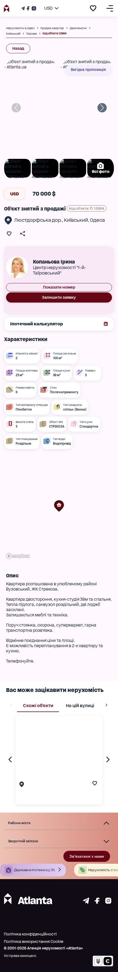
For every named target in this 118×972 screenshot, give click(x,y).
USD (14, 193)
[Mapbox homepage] (18, 556)
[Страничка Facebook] (28, 8)
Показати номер (59, 287)
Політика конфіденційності (30, 934)
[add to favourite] (93, 8)
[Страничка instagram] (108, 902)
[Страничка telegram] (86, 902)
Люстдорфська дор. (38, 220)
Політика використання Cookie (33, 941)
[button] (59, 506)
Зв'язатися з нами (86, 856)
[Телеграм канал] (23, 8)
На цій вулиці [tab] (80, 705)
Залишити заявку (59, 297)
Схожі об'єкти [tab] (38, 705)
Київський (76, 220)
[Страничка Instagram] (33, 8)
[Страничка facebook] (97, 902)
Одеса (97, 220)
